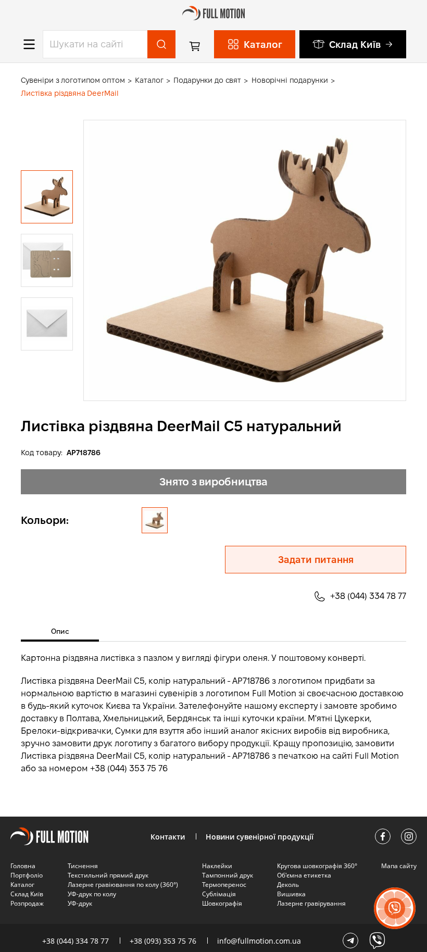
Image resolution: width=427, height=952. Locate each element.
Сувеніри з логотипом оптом (72, 80)
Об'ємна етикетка (304, 875)
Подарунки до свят (207, 80)
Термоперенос (224, 884)
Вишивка (291, 894)
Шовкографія (222, 903)
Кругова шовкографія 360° (317, 865)
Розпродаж (27, 903)
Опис (60, 631)
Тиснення (83, 865)
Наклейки (217, 865)
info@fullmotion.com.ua (259, 941)
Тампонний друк (227, 875)
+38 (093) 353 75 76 (163, 941)
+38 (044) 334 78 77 (368, 596)
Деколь (288, 884)
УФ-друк (80, 903)
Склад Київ (355, 44)
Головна (22, 865)
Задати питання (316, 560)
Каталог (149, 80)
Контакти (167, 837)
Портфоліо (26, 875)
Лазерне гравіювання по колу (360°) (123, 884)
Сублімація (219, 894)
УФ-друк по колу (92, 894)
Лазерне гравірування (311, 903)
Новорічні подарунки (290, 80)
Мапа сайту (399, 865)
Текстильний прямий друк (108, 875)
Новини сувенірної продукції (259, 837)
